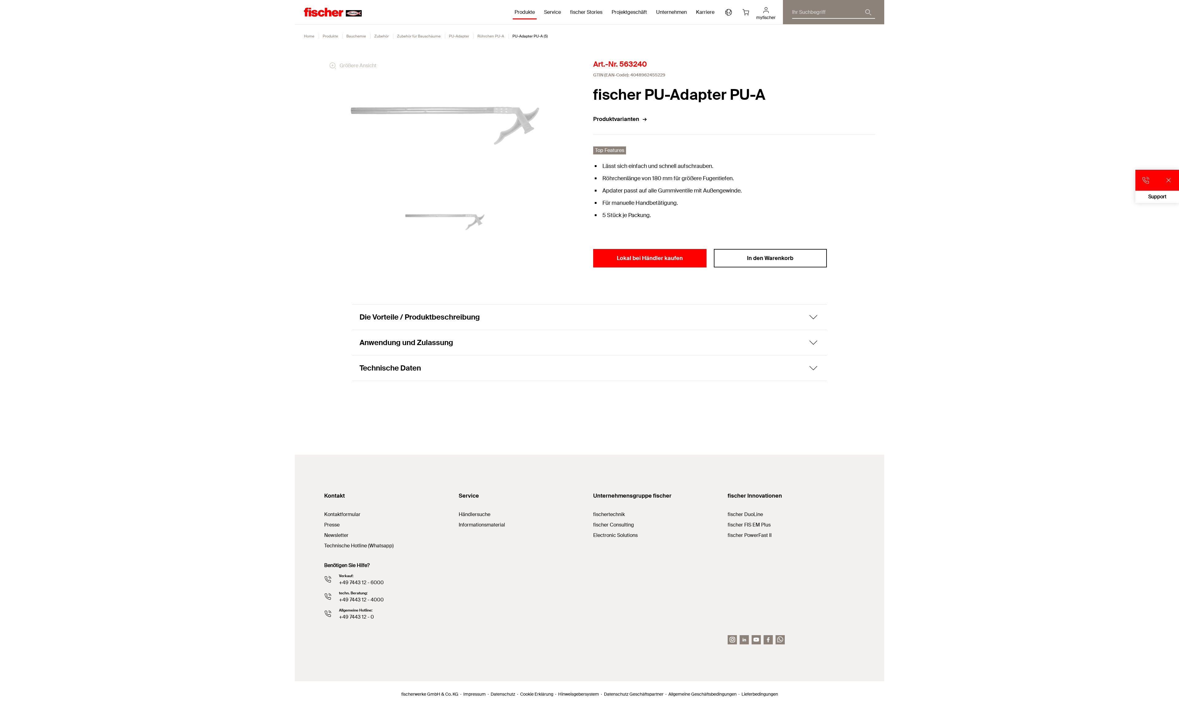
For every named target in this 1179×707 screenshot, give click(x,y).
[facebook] (768, 639)
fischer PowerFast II (750, 535)
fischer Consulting (613, 525)
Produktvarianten (616, 119)
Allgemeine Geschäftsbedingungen (702, 694)
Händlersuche (474, 514)
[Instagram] (732, 639)
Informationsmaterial (482, 525)
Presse (332, 525)
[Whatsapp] (780, 639)
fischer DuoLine (745, 514)
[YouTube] (756, 639)
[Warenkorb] (746, 12)
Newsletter (336, 535)
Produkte (330, 36)
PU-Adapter (459, 36)
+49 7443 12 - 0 (356, 617)
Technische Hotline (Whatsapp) (359, 545)
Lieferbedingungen (759, 694)
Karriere (705, 12)
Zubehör (381, 36)
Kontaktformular (342, 514)
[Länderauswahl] (728, 12)
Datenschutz (503, 694)
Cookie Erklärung (536, 694)
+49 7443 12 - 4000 (361, 599)
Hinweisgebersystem (578, 694)
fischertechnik (609, 514)
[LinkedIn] (744, 639)
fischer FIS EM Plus (749, 525)
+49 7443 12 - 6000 (361, 582)
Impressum (474, 694)
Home (309, 36)
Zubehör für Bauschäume (419, 36)
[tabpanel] (444, 222)
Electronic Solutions (615, 535)
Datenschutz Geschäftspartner (633, 694)
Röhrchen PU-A (490, 36)
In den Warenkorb (770, 258)
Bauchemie (356, 36)
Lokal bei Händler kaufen (650, 258)
